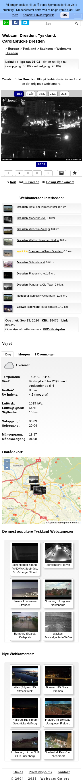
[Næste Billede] (48, 173)
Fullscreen (31, 182)
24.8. (42, 93)
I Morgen (23, 354)
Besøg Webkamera (60, 182)
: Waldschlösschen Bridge (38, 240)
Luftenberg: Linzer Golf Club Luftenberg (25, 754)
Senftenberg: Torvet (58, 564)
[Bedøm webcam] (74, 173)
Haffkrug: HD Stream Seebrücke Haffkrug (25, 721)
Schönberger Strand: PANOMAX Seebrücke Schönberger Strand (25, 568)
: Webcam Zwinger (33, 229)
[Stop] (37, 173)
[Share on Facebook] (15, 22)
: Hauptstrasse (37, 306)
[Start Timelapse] (19, 173)
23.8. (53, 93)
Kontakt (64, 772)
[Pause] (28, 173)
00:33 (41, 164)
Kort (13, 182)
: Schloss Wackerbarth (36, 295)
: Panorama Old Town (35, 284)
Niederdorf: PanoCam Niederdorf (58, 754)
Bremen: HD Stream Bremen (58, 689)
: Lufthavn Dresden (45, 251)
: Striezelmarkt (31, 262)
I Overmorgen (45, 354)
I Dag (19, 93)
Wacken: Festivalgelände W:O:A (58, 635)
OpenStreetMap (57, 522)
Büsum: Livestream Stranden (25, 603)
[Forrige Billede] (8, 173)
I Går (30, 93)
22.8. (64, 93)
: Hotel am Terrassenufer (37, 207)
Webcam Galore (55, 778)
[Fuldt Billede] (61, 173)
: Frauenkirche (31, 273)
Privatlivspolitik (40, 772)
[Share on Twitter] (25, 22)
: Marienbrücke (31, 218)
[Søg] (76, 23)
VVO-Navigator (54, 329)
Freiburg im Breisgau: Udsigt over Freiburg (58, 721)
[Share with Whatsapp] (6, 22)
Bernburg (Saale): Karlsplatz (25, 635)
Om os (18, 772)
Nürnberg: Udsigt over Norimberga (58, 603)
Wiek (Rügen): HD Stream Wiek (25, 689)
